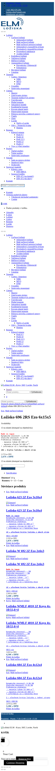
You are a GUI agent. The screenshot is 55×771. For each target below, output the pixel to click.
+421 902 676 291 (13, 10)
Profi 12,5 (20, 139)
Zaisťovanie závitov (19, 95)
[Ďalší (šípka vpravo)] (5, 769)
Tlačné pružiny (17, 151)
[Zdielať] (7, 767)
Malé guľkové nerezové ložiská (29, 44)
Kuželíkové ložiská (19, 56)
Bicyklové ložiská (18, 70)
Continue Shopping (15, 762)
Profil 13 (19, 142)
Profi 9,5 (19, 135)
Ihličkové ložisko (18, 61)
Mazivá (14, 93)
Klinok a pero (16, 169)
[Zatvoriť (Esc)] (10, 767)
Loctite (14, 121)
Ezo (2, 411)
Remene (9, 130)
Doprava (9, 226)
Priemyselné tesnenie (19, 111)
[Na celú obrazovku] (5, 767)
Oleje (13, 118)
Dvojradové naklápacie (25, 51)
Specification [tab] (11, 473)
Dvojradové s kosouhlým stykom (29, 49)
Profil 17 (19, 144)
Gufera (9, 219)
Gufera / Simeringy (19, 77)
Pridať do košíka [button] (13, 543)
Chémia (9, 91)
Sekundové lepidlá (18, 105)
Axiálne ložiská (22, 54)
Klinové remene (17, 132)
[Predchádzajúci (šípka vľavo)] (2, 769)
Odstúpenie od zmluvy (15, 14)
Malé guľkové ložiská (25, 42)
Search (9, 389)
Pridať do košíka (8, 468)
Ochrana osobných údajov (16, 195)
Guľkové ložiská (18, 37)
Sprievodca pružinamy (20, 155)
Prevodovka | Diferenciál (26, 65)
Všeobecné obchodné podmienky (24, 197)
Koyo (8, 601)
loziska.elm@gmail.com (16, 12)
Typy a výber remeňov (20, 146)
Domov (4, 404)
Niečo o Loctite (22, 123)
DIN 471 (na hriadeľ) (25, 176)
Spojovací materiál (13, 167)
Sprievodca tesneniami (20, 88)
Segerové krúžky (18, 174)
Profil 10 (19, 137)
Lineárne (14, 72)
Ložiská (9, 35)
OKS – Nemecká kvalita (21, 125)
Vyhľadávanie (36, 392)
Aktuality (10, 212)
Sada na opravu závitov (20, 160)
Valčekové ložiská (18, 58)
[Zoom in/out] (2, 767)
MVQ (18, 81)
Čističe (14, 116)
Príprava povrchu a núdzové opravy (25, 114)
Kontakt (9, 181)
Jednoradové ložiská (24, 40)
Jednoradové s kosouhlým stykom (30, 47)
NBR (18, 79)
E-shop (9, 215)
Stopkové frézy (17, 162)
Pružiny (9, 148)
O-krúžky (15, 86)
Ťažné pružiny (17, 153)
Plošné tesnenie (17, 102)
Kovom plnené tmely (19, 109)
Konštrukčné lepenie (19, 107)
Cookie (14, 199)
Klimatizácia (21, 68)
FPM (18, 84)
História (19, 128)
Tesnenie (9, 74)
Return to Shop (25, 759)
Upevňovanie (16, 100)
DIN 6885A (21, 172)
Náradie (9, 158)
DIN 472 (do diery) (24, 179)
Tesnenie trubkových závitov (23, 98)
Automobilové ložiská (20, 63)
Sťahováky (15, 165)
